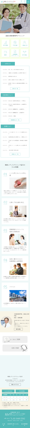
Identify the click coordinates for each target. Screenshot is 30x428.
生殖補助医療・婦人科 (15, 412)
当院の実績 (15, 348)
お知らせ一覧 (15, 88)
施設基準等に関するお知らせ (13, 424)
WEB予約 (22, 391)
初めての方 (21, 2)
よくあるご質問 (15, 339)
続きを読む (18, 329)
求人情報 (3, 424)
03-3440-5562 (8, 391)
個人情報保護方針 (24, 424)
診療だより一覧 (15, 154)
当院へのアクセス (15, 384)
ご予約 (25, 2)
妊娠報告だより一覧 (15, 120)
